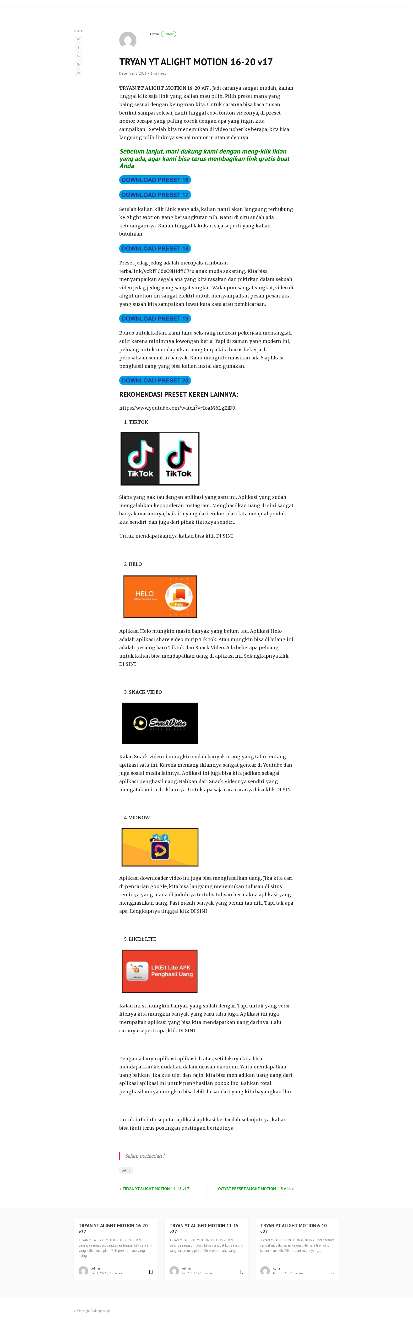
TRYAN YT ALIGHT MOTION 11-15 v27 (204, 1228)
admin (162, 34)
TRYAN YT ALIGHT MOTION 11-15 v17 (155, 1188)
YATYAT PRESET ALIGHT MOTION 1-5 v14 (254, 1188)
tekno (126, 1170)
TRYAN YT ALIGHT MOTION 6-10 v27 (293, 1228)
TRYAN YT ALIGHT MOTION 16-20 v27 (113, 1228)
